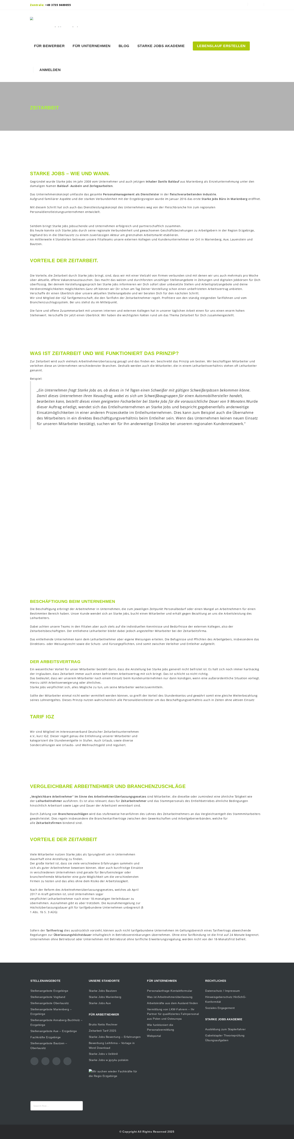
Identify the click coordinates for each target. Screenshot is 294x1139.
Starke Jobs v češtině (103, 1053)
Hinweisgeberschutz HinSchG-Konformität (225, 999)
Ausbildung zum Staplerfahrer (225, 1029)
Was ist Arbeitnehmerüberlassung (170, 997)
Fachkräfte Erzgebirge (45, 1037)
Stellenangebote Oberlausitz (49, 1003)
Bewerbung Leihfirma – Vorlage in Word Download (112, 1045)
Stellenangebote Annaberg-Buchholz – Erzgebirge (56, 1022)
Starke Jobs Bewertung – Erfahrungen (115, 1036)
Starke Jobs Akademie (161, 46)
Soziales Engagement (220, 1007)
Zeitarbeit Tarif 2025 (102, 1030)
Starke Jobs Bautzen (103, 990)
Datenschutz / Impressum (222, 990)
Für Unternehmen (92, 46)
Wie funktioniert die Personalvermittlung (160, 1027)
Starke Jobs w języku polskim (109, 1060)
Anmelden (49, 70)
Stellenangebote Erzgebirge (49, 990)
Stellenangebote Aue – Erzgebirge (53, 1031)
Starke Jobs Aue (100, 1003)
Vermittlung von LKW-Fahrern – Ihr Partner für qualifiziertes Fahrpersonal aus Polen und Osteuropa (173, 1014)
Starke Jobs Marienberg (105, 997)
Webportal (154, 1035)
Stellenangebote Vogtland (47, 997)
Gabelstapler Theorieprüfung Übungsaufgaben (225, 1038)
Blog (124, 46)
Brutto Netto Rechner (103, 1024)
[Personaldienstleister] (59, 22)
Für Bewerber (49, 46)
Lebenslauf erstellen (221, 46)
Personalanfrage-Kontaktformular (169, 990)
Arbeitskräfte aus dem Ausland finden (172, 1003)
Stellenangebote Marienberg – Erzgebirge (51, 1012)
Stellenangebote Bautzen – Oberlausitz (48, 1046)
